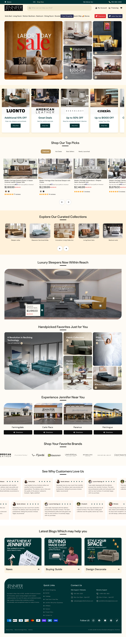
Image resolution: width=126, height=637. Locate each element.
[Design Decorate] (103, 551)
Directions (19, 432)
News (9, 569)
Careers (47, 609)
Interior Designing (50, 590)
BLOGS (47, 593)
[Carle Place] (48, 413)
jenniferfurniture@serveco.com (108, 601)
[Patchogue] (108, 413)
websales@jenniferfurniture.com (83, 601)
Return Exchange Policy (21, 629)
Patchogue (107, 427)
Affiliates (47, 606)
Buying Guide (54, 569)
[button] (9, 194)
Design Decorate (96, 569)
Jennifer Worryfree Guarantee (54, 602)
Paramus (78, 427)
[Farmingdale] (18, 413)
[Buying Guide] (63, 551)
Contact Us (48, 615)
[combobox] (59, 8)
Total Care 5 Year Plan (51, 599)
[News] (23, 551)
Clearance (101, 16)
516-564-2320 (116, 2)
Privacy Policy (9, 629)
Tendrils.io (117, 629)
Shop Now (104, 125)
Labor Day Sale (116, 16)
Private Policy (49, 612)
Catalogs (47, 596)
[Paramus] (78, 413)
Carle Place (47, 427)
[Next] (68, 202)
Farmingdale (18, 427)
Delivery (30, 629)
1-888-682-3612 (104, 593)
